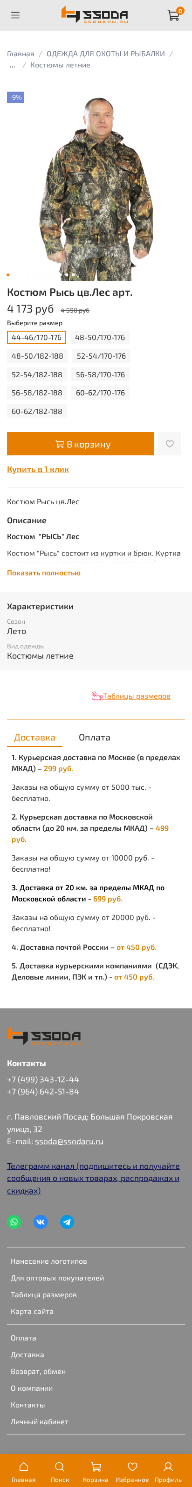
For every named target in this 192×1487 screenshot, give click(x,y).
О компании (32, 1387)
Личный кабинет (40, 1421)
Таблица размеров (44, 1294)
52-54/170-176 (101, 355)
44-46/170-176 (37, 337)
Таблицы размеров (137, 695)
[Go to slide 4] (27, 274)
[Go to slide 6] (40, 274)
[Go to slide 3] (21, 274)
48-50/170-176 (100, 337)
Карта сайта (32, 1311)
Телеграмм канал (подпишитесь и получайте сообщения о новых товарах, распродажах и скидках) (93, 1177)
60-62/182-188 (37, 411)
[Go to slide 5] (34, 274)
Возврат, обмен (38, 1371)
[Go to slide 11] (73, 274)
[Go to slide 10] (66, 274)
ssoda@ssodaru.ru (69, 1141)
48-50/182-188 (37, 355)
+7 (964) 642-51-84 (43, 1091)
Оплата (23, 1337)
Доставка (27, 1354)
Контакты (28, 1404)
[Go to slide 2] (14, 274)
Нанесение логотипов (49, 1260)
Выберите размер (34, 323)
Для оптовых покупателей (57, 1277)
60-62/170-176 (100, 392)
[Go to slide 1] (8, 274)
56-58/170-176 (100, 374)
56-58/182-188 (37, 392)
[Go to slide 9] (60, 274)
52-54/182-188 (37, 374)
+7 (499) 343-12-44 (43, 1079)
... (12, 64)
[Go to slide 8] (53, 274)
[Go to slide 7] (47, 274)
